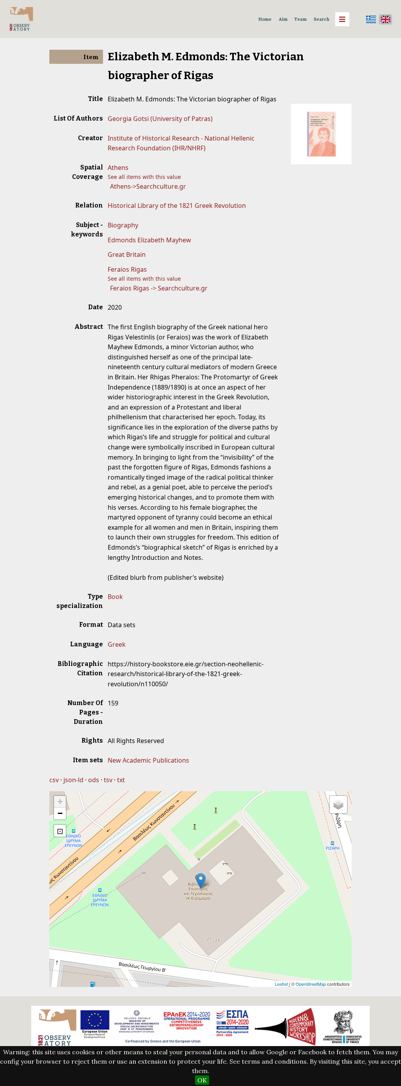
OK (202, 1080)
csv (54, 780)
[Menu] (342, 19)
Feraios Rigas (127, 269)
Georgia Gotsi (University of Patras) (160, 118)
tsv (108, 780)
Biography (123, 225)
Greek (117, 644)
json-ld (73, 780)
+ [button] (60, 801)
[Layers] (338, 804)
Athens (118, 167)
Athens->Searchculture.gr (148, 186)
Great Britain (127, 254)
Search (321, 19)
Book (115, 596)
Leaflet (281, 984)
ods (93, 780)
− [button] (60, 813)
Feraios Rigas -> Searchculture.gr (159, 288)
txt (121, 780)
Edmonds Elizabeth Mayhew (149, 240)
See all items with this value (144, 176)
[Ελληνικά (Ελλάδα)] (371, 19)
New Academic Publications (148, 760)
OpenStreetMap (311, 984)
